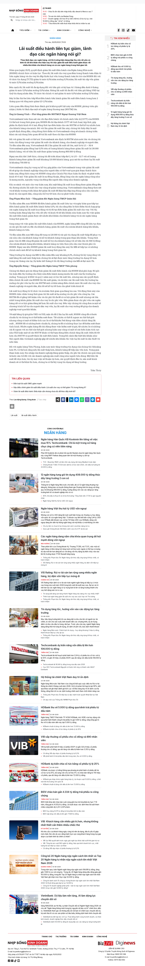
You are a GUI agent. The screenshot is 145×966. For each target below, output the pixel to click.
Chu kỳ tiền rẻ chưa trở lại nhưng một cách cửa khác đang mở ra (65, 526)
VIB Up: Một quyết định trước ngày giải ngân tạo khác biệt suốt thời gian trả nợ (70, 840)
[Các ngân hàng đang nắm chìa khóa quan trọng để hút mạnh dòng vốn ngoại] (23, 545)
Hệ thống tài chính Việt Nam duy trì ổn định (64, 677)
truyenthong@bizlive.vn (22, 951)
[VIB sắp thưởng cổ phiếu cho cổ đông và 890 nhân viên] (23, 745)
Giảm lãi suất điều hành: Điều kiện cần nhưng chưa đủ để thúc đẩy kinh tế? (44, 391)
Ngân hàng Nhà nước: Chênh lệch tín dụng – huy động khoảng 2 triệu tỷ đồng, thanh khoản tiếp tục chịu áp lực (70, 631)
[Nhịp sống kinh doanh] (28, 943)
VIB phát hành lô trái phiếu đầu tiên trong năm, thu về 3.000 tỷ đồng (67, 756)
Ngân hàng (55, 38)
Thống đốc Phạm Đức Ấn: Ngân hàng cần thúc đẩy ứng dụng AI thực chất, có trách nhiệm (70, 559)
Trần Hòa (45, 652)
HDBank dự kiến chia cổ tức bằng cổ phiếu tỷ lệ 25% (61, 729)
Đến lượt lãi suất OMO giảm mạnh (27, 383)
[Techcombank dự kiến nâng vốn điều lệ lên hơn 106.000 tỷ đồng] (23, 654)
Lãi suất (14, 415)
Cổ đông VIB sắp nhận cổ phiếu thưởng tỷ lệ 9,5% (60, 753)
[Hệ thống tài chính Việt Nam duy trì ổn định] (23, 685)
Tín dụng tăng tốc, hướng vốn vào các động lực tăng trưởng (70, 611)
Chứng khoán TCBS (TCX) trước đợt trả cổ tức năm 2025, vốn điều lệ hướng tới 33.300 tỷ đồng (70, 466)
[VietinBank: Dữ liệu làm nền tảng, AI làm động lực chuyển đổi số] (23, 904)
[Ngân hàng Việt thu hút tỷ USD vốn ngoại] (23, 517)
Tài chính (43, 30)
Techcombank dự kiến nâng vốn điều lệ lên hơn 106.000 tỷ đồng (67, 647)
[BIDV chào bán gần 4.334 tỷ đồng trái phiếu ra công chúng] (23, 800)
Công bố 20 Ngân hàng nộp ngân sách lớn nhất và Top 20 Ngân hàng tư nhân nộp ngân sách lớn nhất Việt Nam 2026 (71, 859)
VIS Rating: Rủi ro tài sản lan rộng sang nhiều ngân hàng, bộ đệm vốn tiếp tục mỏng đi (70, 564)
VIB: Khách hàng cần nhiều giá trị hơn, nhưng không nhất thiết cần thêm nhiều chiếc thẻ (69, 823)
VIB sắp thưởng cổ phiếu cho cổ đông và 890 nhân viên (69, 738)
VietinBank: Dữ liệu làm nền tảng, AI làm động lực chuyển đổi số (68, 897)
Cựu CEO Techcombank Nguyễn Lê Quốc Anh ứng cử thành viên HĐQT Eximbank (68, 668)
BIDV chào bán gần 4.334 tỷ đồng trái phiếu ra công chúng (70, 794)
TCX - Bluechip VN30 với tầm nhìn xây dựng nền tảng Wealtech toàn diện (69, 462)
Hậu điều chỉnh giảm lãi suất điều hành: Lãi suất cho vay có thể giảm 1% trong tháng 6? (49, 387)
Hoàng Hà (45, 580)
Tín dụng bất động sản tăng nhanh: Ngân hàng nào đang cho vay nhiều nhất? (70, 594)
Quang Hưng (46, 867)
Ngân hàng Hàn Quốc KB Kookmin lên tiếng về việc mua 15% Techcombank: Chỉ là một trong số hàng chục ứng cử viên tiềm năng (69, 443)
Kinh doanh (63, 30)
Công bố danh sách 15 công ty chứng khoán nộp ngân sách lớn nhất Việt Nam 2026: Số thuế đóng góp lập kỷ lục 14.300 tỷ (70, 882)
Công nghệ (84, 30)
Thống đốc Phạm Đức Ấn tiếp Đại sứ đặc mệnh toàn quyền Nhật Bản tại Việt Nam (69, 696)
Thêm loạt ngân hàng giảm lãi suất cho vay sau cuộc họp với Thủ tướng (68, 596)
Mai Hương (45, 543)
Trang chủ (47, 936)
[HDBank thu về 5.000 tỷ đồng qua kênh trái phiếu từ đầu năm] (23, 716)
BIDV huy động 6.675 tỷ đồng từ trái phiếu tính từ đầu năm (63, 811)
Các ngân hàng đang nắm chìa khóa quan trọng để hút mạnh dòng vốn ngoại (71, 538)
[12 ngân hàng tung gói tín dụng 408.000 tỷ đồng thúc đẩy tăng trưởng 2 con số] (23, 483)
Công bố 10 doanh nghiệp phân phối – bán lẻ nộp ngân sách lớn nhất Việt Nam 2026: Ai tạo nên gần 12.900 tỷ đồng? (70, 887)
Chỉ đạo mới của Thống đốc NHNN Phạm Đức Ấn (60, 700)
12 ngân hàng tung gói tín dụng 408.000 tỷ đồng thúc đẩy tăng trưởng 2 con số (70, 476)
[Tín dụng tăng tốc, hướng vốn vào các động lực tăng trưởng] (23, 617)
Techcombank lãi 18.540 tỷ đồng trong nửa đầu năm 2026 (63, 664)
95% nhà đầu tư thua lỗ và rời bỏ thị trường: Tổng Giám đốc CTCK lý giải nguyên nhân (71, 497)
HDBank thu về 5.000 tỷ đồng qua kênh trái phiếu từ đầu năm (70, 709)
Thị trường (61, 936)
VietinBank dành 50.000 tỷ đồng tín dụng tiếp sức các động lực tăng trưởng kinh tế (71, 923)
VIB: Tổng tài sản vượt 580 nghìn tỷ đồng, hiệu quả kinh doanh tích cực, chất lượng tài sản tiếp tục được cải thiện (69, 844)
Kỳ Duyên (45, 828)
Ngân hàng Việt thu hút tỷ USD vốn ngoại (57, 501)
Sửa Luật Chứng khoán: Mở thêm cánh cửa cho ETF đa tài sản (65, 529)
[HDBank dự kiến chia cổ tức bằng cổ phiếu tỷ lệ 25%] (23, 772)
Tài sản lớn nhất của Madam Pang (60, 16)
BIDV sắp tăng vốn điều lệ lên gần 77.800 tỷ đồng (60, 814)
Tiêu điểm (24, 30)
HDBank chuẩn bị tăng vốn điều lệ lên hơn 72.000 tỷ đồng (63, 726)
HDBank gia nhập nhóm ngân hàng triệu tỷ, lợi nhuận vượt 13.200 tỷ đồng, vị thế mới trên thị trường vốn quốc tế (71, 780)
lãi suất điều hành (29, 415)
